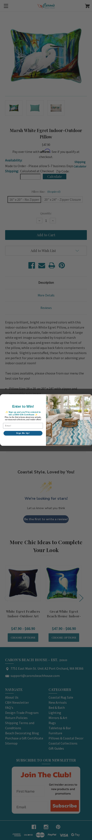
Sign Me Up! (23, 433)
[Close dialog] (89, 397)
